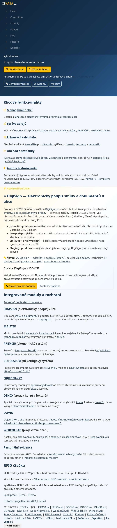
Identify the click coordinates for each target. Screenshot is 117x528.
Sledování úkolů (100, 437)
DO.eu (72, 507)
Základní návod (95, 514)
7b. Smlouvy (83, 258)
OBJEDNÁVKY (13, 378)
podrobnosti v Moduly (57, 261)
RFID (53, 514)
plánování (18, 116)
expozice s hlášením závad (66, 437)
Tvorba (8, 157)
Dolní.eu (40, 510)
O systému (16, 17)
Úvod (13, 11)
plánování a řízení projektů (33, 437)
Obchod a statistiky (21, 151)
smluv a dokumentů (25, 316)
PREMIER (10, 343)
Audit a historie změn (22, 168)
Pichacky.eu (96, 510)
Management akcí (19, 110)
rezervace (19, 130)
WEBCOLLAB (12, 430)
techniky (63, 130)
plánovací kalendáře (24, 406)
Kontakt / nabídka (50, 286)
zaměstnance (56, 454)
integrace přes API (25, 350)
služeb (72, 130)
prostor (52, 130)
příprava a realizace (60, 116)
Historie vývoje (12, 501)
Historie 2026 (28, 501)
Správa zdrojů (16, 123)
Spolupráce (10, 495)
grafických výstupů (14, 161)
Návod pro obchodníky (21, 286)
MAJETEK (10, 326)
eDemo (31, 495)
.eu (83, 518)
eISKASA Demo (40, 69)
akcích (60, 337)
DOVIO (8, 413)
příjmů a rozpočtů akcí (17, 371)
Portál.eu (33, 514)
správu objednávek (42, 385)
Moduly (14, 23)
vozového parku (100, 130)
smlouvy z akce (12, 212)
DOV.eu (86, 507)
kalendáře (31, 144)
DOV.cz (22, 510)
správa (18, 157)
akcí (74, 116)
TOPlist (24, 507)
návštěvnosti (76, 367)
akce (33, 388)
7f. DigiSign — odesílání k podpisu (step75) (40, 258)
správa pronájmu (38, 130)
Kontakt (15, 47)
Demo (22, 495)
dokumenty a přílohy (34, 212)
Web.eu (61, 510)
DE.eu (99, 507)
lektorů (99, 402)
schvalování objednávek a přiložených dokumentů (32, 423)
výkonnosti (55, 157)
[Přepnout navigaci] (15, 4)
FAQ (12, 35)
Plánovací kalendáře (21, 137)
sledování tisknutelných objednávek (69, 419)
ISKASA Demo (16, 69)
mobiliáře (83, 130)
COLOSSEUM (12, 361)
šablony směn (74, 454)
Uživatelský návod (18, 83)
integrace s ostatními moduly (40, 457)
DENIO (8, 395)
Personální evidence (18, 447)
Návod (14, 29)
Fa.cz (38, 518)
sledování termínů (37, 116)
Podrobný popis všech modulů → (23, 302)
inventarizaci (46, 333)
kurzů (79, 402)
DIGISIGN (10, 309)
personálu (94, 144)
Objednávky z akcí (14, 419)
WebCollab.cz (79, 510)
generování (70, 157)
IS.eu (57, 507)
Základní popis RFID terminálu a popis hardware (61, 479)
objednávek (29, 157)
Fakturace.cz (65, 518)
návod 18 (91, 178)
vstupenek (50, 367)
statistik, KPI (100, 157)
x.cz (49, 518)
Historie (15, 41)
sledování (42, 157)
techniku (9, 337)
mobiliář (21, 337)
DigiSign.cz (51, 209)
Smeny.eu (13, 514)
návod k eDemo (85, 76)
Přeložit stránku (13, 526)
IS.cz (43, 507)
